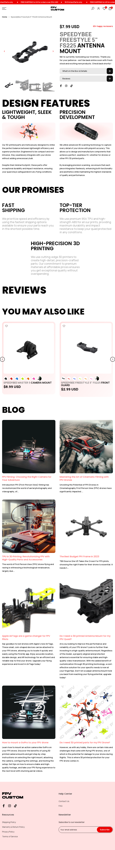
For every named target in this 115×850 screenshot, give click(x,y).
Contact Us (64, 801)
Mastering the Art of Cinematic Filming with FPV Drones (84, 478)
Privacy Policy (8, 831)
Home (4, 17)
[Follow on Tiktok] (71, 86)
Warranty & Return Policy (13, 827)
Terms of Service (10, 836)
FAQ (60, 806)
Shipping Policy (9, 822)
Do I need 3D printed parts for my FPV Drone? (85, 742)
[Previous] (4, 51)
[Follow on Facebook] (61, 86)
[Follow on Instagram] (66, 86)
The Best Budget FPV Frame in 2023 (79, 556)
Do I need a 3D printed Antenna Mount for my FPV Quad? (85, 637)
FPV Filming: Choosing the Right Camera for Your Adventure (26, 478)
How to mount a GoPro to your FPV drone (25, 742)
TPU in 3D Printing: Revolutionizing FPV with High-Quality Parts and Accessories (26, 558)
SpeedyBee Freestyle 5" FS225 (85, 384)
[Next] (53, 51)
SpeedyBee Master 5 (28, 382)
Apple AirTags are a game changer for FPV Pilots (26, 637)
